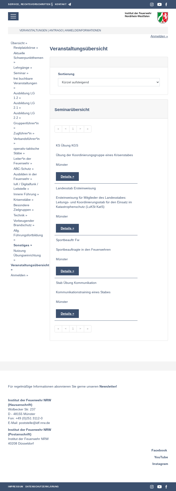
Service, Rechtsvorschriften (29, 4)
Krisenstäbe (22, 199)
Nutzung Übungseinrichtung (27, 253)
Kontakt (61, 4)
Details (66, 176)
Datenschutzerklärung (42, 486)
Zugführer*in (23, 133)
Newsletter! (108, 386)
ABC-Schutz (22, 169)
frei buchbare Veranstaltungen (25, 81)
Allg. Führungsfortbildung (28, 233)
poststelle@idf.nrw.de (34, 423)
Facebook (166, 4)
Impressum (15, 486)
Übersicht (18, 43)
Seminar (20, 73)
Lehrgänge (21, 67)
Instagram (152, 4)
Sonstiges (21, 245)
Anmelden (158, 36)
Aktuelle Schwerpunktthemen (28, 55)
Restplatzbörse (24, 47)
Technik (19, 215)
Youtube (159, 4)
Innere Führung (25, 194)
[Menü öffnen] (13, 16)
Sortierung (66, 74)
